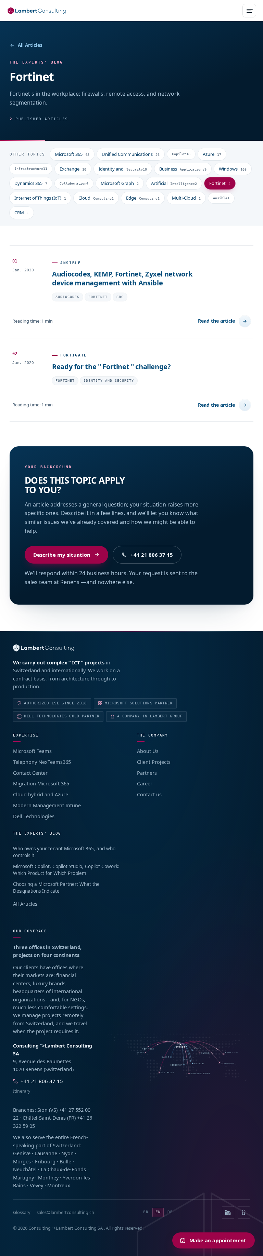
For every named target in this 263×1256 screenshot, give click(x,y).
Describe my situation (61, 554)
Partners (147, 772)
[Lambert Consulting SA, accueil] (36, 11)
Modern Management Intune (47, 805)
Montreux (58, 1185)
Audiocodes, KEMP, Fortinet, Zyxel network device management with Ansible (122, 278)
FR (146, 1212)
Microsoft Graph (120, 183)
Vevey (36, 1185)
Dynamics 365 (30, 183)
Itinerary (21, 1091)
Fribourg (45, 1161)
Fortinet (219, 183)
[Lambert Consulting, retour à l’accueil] (131, 647)
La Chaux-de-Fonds (63, 1169)
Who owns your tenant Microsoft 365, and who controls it (64, 852)
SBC (120, 297)
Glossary (21, 1212)
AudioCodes (67, 297)
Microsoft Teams (32, 750)
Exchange (73, 169)
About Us (148, 750)
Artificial (174, 183)
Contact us (149, 794)
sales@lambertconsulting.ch (65, 1212)
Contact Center (30, 772)
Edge (143, 198)
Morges (22, 1161)
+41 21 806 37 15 (151, 554)
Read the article (216, 321)
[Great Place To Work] (244, 1212)
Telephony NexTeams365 (42, 761)
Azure (212, 154)
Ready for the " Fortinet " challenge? (111, 366)
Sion (42, 1109)
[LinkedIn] (228, 1212)
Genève (21, 1153)
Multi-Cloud (186, 198)
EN (158, 1212)
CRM (21, 213)
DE (170, 1212)
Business (182, 169)
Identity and (123, 169)
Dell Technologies (33, 816)
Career (144, 783)
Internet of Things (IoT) (40, 198)
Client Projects (154, 761)
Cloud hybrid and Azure (40, 794)
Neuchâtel (25, 1169)
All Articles (30, 45)
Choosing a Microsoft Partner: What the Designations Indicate (56, 887)
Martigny (23, 1177)
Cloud (96, 198)
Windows (233, 169)
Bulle (65, 1161)
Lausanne (46, 1153)
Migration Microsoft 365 (41, 783)
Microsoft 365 (72, 154)
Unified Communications (131, 154)
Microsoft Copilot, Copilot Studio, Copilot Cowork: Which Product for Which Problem (66, 869)
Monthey (48, 1177)
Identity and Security (109, 380)
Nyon (67, 1153)
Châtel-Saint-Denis (44, 1117)
